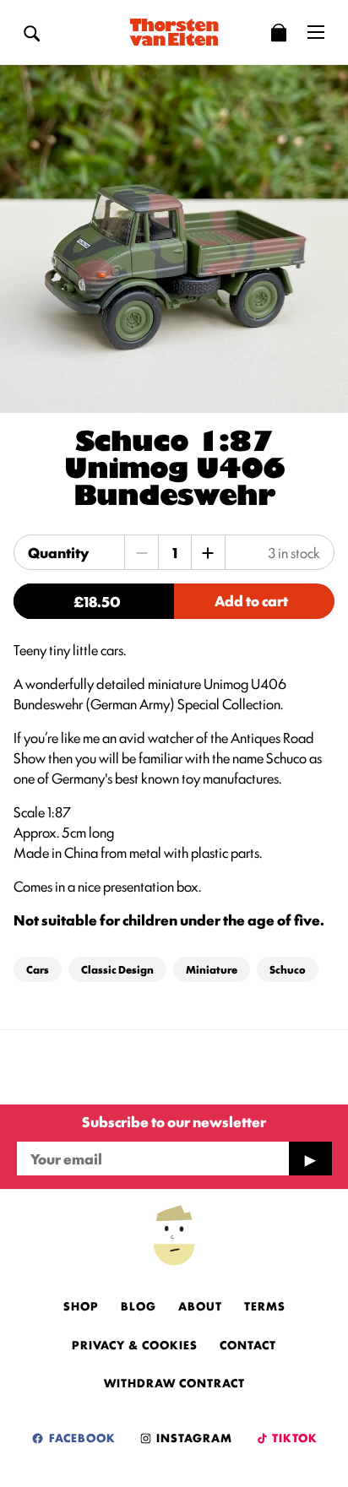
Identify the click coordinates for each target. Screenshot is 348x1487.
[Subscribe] (310, 1158)
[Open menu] (315, 32)
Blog (138, 1305)
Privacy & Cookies (135, 1344)
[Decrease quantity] (142, 552)
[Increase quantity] (208, 552)
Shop (81, 1305)
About (200, 1305)
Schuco (287, 969)
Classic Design (117, 969)
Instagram (192, 1437)
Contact (248, 1344)
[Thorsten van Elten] (174, 32)
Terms (264, 1305)
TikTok (293, 1437)
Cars (37, 969)
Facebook (81, 1437)
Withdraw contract (174, 1382)
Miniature (211, 969)
